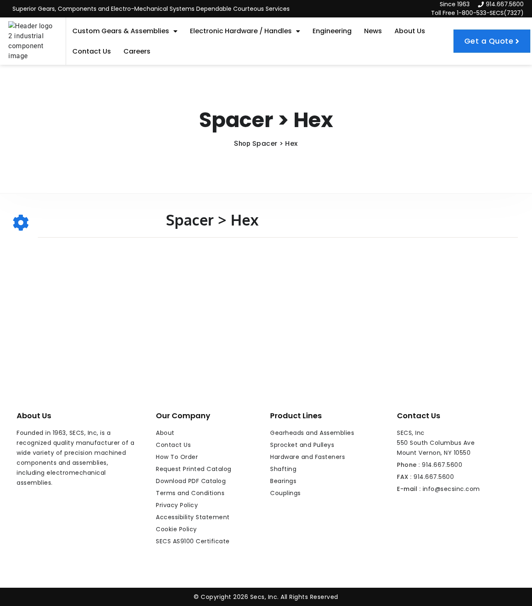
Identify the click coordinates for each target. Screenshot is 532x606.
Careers (136, 51)
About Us (409, 31)
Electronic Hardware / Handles (241, 31)
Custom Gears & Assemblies (120, 31)
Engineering (332, 31)
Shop (242, 143)
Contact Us (91, 51)
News (373, 31)
